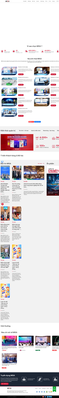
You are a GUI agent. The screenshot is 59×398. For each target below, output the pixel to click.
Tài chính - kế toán (23, 130)
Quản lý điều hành (36, 130)
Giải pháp (29, 1)
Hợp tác (37, 1)
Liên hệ (51, 388)
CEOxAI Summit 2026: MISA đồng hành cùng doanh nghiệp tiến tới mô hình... (33, 185)
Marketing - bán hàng (48, 130)
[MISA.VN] (7, 1)
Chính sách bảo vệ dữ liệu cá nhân (30, 396)
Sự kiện (25, 181)
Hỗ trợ (46, 1)
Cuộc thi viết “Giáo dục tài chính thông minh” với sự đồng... (15, 266)
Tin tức (50, 1)
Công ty (36, 388)
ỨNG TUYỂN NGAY (5, 383)
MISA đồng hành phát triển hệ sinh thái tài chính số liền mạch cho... (5, 228)
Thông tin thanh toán (39, 396)
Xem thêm (53, 105)
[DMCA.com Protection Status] (47, 391)
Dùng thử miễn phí (37, 121)
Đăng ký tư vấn (31, 121)
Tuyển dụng (44, 388)
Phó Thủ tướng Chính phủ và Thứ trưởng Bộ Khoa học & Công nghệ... (16, 187)
